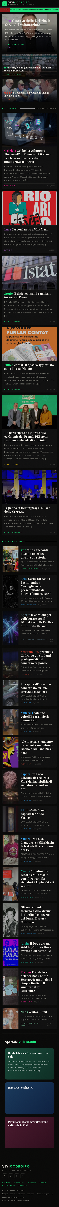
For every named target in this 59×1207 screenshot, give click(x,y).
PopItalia (22, 1186)
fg (10, 1176)
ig (16, 1176)
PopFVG (43, 1183)
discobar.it (24, 1201)
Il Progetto (19, 1183)
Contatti (6, 1183)
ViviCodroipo (8, 1186)
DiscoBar (32, 1183)
